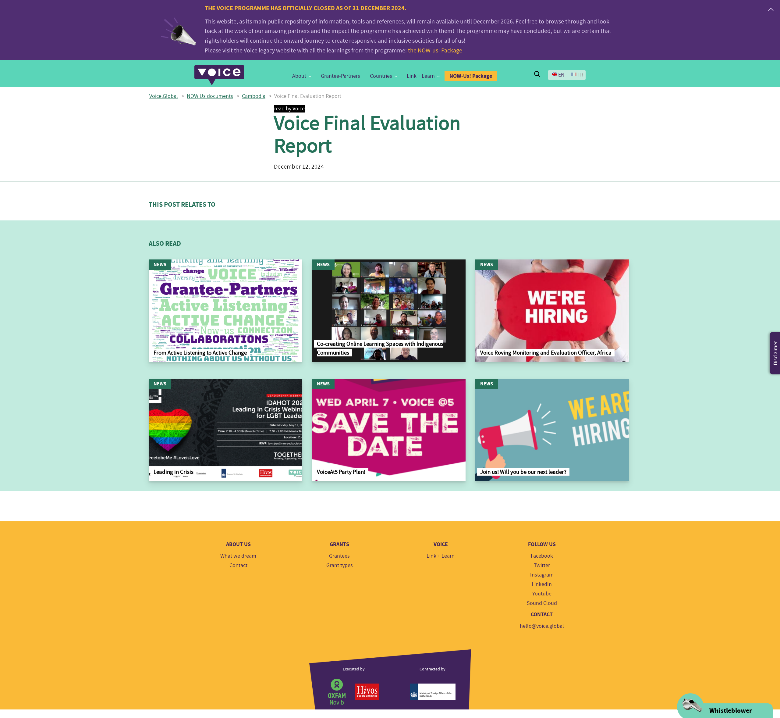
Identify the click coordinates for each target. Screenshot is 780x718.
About (299, 76)
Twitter (542, 565)
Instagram (542, 574)
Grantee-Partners (340, 76)
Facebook (542, 555)
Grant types (339, 565)
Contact (238, 565)
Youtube (541, 593)
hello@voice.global (542, 626)
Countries (381, 76)
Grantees (339, 555)
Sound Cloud (542, 603)
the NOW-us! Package (435, 50)
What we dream (238, 555)
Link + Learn (421, 76)
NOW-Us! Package (470, 76)
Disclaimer (775, 353)
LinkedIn (542, 584)
